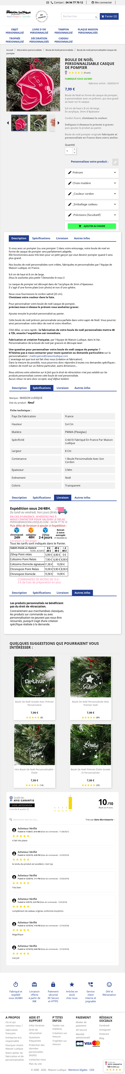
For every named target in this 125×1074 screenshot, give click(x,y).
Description (19, 388)
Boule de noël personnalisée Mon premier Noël (90, 703)
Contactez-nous (37, 1059)
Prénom (75, 172)
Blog (101, 1038)
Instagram (105, 1029)
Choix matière (79, 183)
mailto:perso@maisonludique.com (48, 356)
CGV (92, 1069)
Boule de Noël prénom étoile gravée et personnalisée (90, 771)
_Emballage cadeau (82, 204)
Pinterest (104, 1033)
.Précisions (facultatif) (84, 215)
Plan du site (35, 1063)
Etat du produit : (18, 402)
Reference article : (98, 83)
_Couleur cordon (81, 194)
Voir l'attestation (22, 805)
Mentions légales (78, 1069)
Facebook (104, 1025)
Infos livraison (36, 1025)
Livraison (62, 238)
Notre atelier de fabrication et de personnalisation (15, 1056)
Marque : (14, 398)
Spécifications (41, 238)
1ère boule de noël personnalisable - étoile (34, 771)
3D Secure (81, 1029)
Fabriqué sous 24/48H (78, 78)
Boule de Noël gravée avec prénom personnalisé (34, 703)
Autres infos (82, 238)
